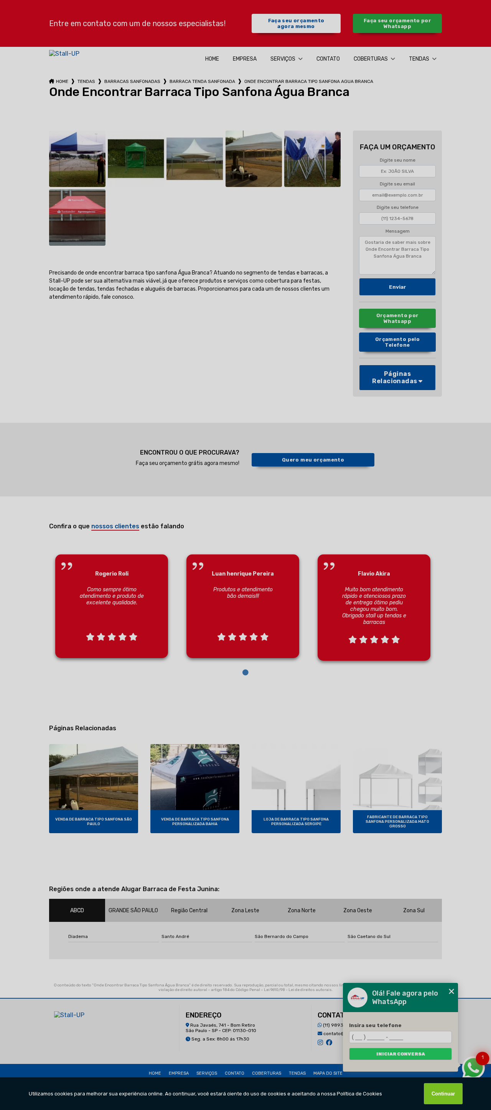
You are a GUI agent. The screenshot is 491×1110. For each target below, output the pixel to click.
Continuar (443, 1094)
